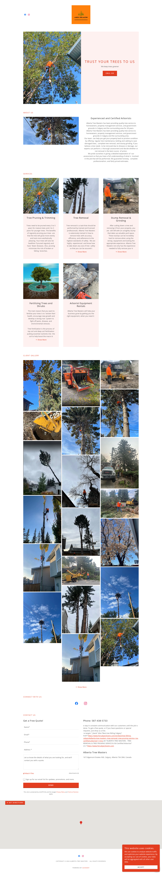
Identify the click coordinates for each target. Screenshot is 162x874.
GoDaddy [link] (85, 868)
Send (51, 785)
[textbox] (51, 727)
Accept (141, 867)
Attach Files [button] (29, 773)
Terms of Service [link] (73, 792)
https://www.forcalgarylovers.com (100, 746)
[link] (25, 15)
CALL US (110, 73)
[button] (81, 251)
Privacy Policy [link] (60, 792)
